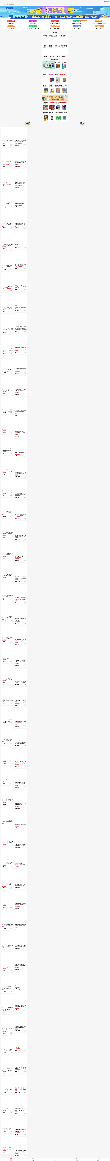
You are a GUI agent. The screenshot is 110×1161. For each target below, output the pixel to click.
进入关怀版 (106, 1)
